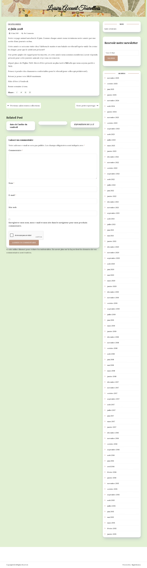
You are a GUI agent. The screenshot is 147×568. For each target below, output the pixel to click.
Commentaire (16, 150)
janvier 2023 (111, 151)
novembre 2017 (113, 388)
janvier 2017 (111, 427)
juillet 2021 (111, 224)
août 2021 (110, 219)
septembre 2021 (113, 213)
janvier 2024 (111, 112)
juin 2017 (110, 416)
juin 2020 (110, 269)
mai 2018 (110, 365)
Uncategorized (14, 24)
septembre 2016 (113, 450)
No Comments (29, 33)
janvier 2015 (111, 534)
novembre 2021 (113, 207)
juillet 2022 (111, 185)
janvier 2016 (111, 478)
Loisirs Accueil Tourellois (73, 8)
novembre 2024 (113, 101)
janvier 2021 (111, 241)
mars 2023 (111, 146)
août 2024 (111, 106)
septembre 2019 (113, 309)
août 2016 (111, 455)
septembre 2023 (113, 129)
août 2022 (111, 179)
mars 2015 (111, 523)
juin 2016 (110, 461)
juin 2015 (110, 512)
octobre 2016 (112, 444)
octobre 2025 (112, 84)
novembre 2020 (113, 253)
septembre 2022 (113, 174)
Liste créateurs (110, 29)
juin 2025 (110, 89)
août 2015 (111, 500)
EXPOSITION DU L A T (84, 124)
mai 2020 (110, 275)
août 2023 (111, 134)
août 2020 (111, 264)
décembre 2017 (113, 382)
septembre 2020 (113, 258)
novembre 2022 (113, 162)
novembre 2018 (113, 343)
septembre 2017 (113, 399)
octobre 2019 (112, 303)
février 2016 (111, 472)
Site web (13, 207)
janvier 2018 (111, 376)
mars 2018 (111, 371)
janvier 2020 (112, 286)
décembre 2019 (113, 292)
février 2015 (111, 528)
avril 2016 (110, 467)
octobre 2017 (112, 393)
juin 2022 (110, 191)
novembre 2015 (113, 483)
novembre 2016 (113, 438)
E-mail (12, 195)
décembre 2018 (113, 337)
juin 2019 (110, 320)
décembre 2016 (113, 433)
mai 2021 (110, 236)
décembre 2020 (113, 247)
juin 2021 (110, 230)
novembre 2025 (113, 78)
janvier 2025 (111, 95)
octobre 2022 (112, 168)
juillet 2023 (111, 140)
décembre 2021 (113, 202)
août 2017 (110, 405)
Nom (11, 183)
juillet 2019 (111, 314)
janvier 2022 (111, 196)
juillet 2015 (111, 506)
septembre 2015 (113, 495)
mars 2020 (111, 281)
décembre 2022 (113, 157)
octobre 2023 (112, 123)
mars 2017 (111, 421)
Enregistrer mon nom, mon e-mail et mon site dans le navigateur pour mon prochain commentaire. (48, 224)
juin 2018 (110, 360)
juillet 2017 (111, 410)
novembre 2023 (113, 117)
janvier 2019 (111, 331)
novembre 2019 (113, 298)
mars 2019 (111, 326)
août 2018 (111, 354)
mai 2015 (110, 517)
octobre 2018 (112, 348)
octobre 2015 (112, 489)
